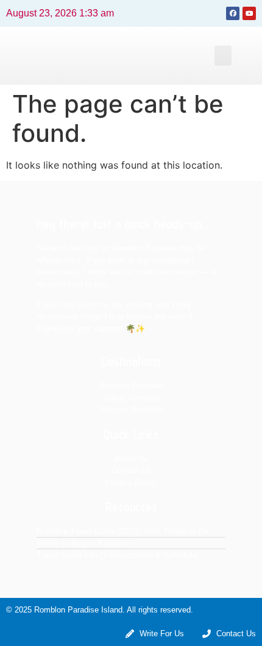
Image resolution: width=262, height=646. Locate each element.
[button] (223, 56)
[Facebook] (232, 13)
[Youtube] (249, 13)
